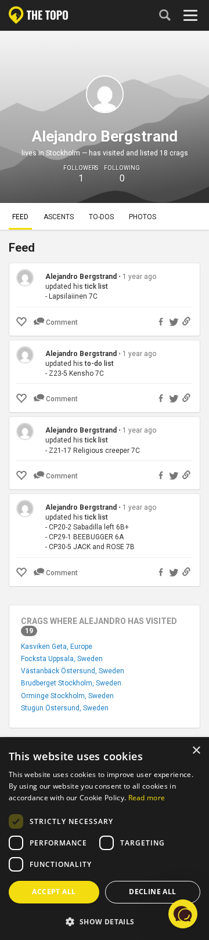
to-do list (99, 364)
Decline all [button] (152, 892)
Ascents (59, 217)
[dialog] (104, 839)
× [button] (196, 750)
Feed (20, 217)
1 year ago (139, 277)
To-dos (101, 217)
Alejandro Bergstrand (81, 277)
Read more (146, 798)
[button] (104, 921)
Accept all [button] (53, 892)
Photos (142, 217)
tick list (96, 286)
